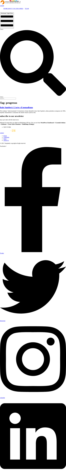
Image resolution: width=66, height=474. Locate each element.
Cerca (1, 29)
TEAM (27, 8)
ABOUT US (11, 8)
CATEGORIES (19, 8)
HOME (5, 8)
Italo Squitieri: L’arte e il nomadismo (16, 107)
